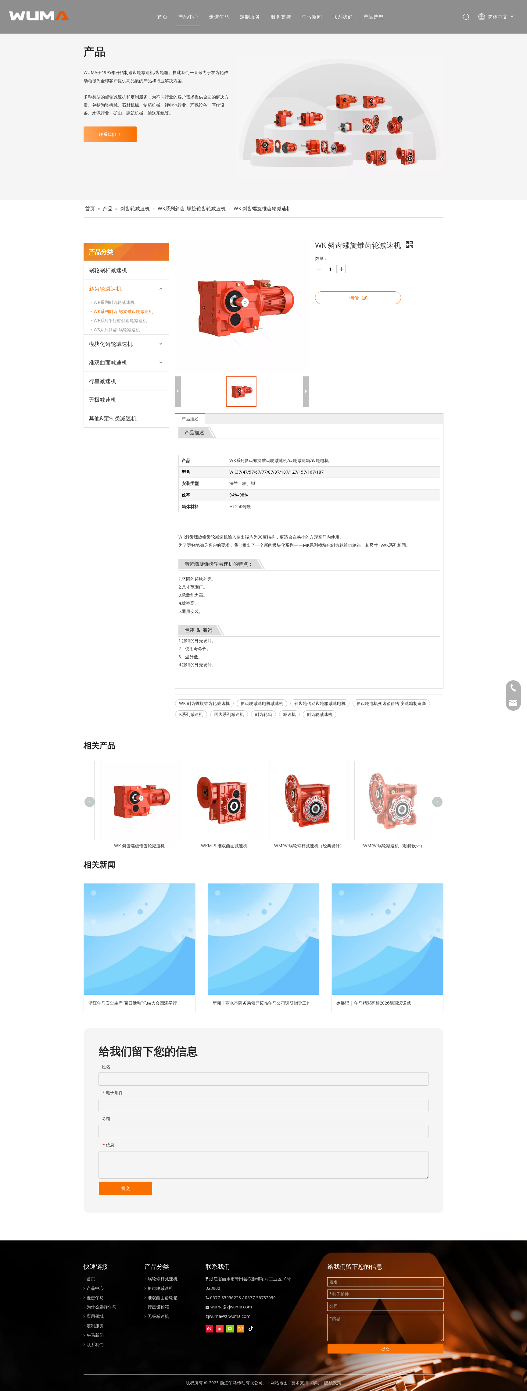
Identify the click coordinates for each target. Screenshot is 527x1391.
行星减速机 (102, 381)
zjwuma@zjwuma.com (228, 1316)
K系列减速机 (191, 714)
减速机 (289, 714)
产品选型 (373, 16)
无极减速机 (102, 399)
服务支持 (281, 16)
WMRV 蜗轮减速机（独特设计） (391, 845)
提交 (125, 1188)
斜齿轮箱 (263, 714)
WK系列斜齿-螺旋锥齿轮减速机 (123, 311)
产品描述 (190, 419)
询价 (354, 297)
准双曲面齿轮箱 (162, 1297)
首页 (162, 16)
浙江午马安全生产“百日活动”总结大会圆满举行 (132, 1003)
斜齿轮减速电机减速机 (262, 703)
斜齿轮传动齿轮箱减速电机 (320, 703)
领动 (315, 1383)
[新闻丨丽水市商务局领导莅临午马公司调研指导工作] (263, 939)
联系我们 (342, 16)
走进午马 (219, 16)
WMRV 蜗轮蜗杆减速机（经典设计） (306, 845)
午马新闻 (312, 16)
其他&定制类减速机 (113, 418)
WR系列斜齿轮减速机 (114, 302)
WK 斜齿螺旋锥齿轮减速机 (204, 703)
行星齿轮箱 (158, 1307)
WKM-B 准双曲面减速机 (221, 845)
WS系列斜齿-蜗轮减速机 (117, 330)
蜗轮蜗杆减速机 (108, 270)
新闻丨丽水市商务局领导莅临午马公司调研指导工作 (262, 1003)
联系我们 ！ (110, 134)
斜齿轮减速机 (105, 288)
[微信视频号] (240, 1328)
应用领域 (95, 1316)
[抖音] (251, 1328)
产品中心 (188, 16)
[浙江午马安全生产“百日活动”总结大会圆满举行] (139, 939)
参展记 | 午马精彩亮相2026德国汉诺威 (373, 1003)
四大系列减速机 (229, 714)
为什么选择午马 (102, 1307)
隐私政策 (332, 1383)
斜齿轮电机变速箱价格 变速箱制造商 (391, 703)
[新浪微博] (209, 1328)
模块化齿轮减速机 (111, 343)
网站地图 (279, 1383)
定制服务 (250, 16)
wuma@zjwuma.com (231, 1307)
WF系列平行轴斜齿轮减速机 (120, 320)
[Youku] (220, 1328)
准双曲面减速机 (108, 362)
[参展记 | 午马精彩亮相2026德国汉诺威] (387, 939)
